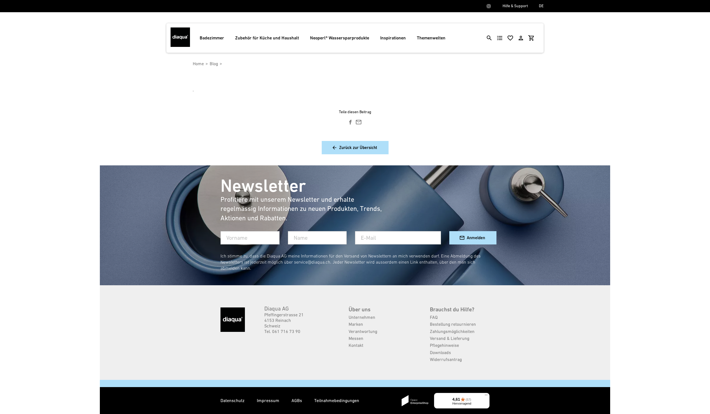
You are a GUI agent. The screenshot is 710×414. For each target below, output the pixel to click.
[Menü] (486, 396)
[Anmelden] (520, 38)
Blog (214, 63)
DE (541, 6)
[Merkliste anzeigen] (510, 38)
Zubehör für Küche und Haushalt (267, 38)
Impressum (268, 400)
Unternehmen (362, 317)
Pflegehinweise (444, 345)
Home (198, 63)
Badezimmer (212, 38)
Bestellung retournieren (453, 324)
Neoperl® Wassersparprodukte (339, 38)
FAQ (434, 317)
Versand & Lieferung (449, 338)
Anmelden (476, 237)
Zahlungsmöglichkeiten (452, 331)
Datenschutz (233, 400)
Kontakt (356, 345)
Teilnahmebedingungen (336, 400)
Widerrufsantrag (446, 359)
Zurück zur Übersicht (358, 147)
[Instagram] (488, 6)
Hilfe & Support (515, 6)
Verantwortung (363, 331)
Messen (356, 338)
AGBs (297, 400)
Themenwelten (431, 38)
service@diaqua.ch (312, 261)
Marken (356, 324)
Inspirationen (393, 38)
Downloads (440, 352)
